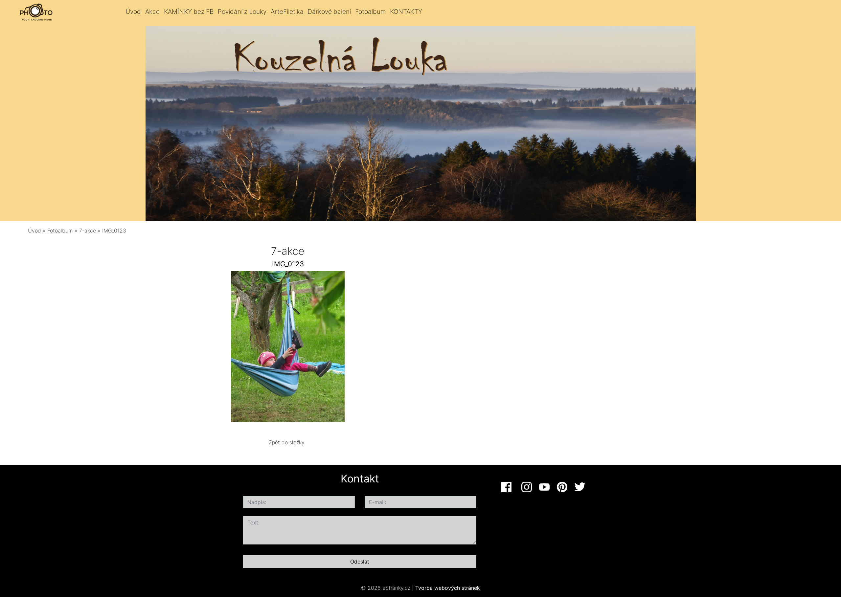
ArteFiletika (287, 11)
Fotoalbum (370, 11)
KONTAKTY (406, 11)
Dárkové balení (329, 11)
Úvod (133, 11)
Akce (152, 11)
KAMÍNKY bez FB (189, 11)
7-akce (87, 230)
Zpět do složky (287, 442)
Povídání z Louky (242, 11)
